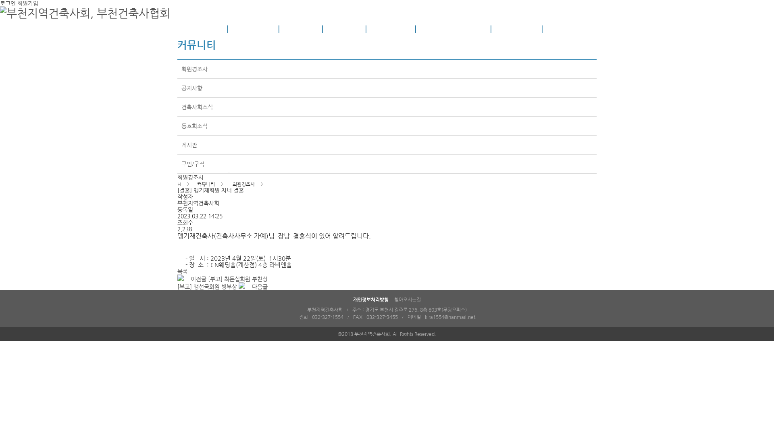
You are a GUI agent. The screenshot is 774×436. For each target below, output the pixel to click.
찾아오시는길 (407, 299)
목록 (182, 271)
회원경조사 (194, 69)
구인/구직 (192, 164)
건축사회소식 (197, 107)
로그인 (8, 3)
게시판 (189, 145)
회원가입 (27, 3)
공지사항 (191, 88)
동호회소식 (194, 126)
